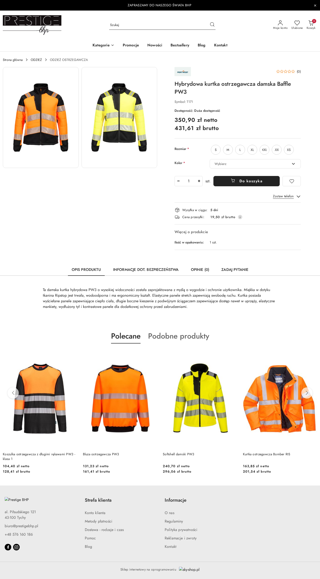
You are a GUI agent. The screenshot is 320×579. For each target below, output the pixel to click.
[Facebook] (8, 547)
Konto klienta (95, 512)
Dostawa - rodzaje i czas (104, 529)
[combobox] (255, 163)
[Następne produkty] (307, 393)
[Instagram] (16, 547)
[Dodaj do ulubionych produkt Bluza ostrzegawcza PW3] (151, 354)
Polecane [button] (126, 336)
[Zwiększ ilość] (198, 181)
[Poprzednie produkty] (13, 393)
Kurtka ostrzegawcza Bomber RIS (266, 454)
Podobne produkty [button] (178, 336)
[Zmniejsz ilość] (178, 181)
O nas (169, 512)
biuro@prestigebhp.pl (21, 526)
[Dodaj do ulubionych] (292, 181)
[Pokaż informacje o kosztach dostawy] (240, 217)
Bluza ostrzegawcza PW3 (101, 454)
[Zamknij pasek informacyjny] (315, 5)
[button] (103, 46)
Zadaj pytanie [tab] (234, 269)
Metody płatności (98, 521)
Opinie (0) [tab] (200, 269)
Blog (88, 546)
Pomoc (90, 538)
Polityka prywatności (181, 529)
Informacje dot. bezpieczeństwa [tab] (146, 269)
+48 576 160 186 (19, 534)
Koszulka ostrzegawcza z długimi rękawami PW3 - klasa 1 (39, 456)
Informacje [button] (175, 500)
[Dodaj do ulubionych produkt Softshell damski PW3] (231, 354)
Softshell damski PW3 (178, 454)
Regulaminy (174, 521)
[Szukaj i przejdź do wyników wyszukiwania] (212, 25)
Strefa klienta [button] (98, 500)
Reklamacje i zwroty (181, 538)
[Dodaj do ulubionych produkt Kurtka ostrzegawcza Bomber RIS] (311, 354)
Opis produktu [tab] (86, 269)
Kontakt (170, 546)
